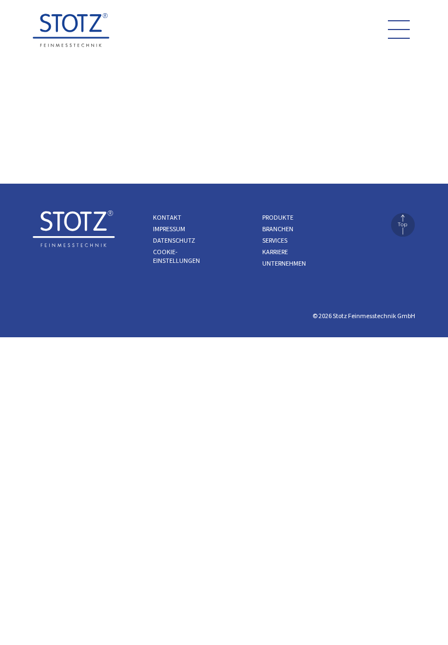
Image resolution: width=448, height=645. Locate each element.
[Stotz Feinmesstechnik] (71, 33)
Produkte (277, 217)
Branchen (277, 229)
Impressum (169, 229)
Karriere (275, 252)
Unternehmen (284, 263)
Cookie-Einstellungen (176, 257)
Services (274, 240)
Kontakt (167, 217)
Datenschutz (174, 240)
